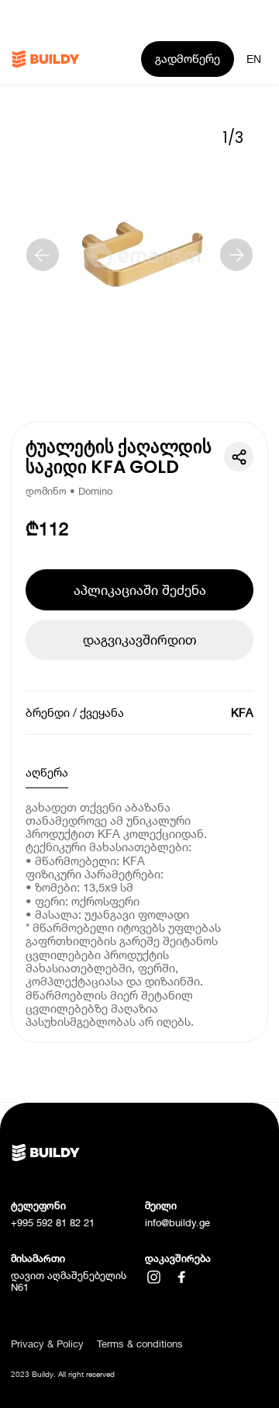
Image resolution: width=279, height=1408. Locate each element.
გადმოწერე (187, 58)
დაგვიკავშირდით (139, 639)
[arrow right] (236, 255)
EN (253, 59)
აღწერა (47, 772)
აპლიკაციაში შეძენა (140, 590)
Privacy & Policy (47, 1344)
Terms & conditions (140, 1344)
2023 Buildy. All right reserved (63, 1374)
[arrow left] (42, 255)
